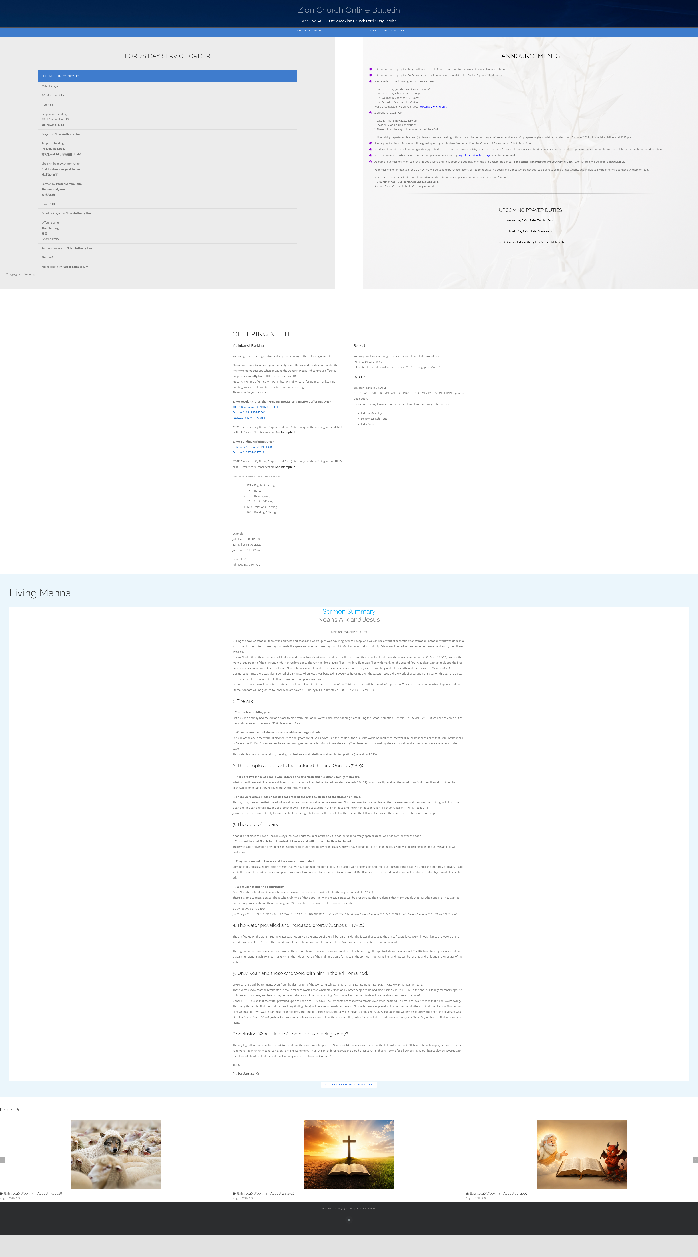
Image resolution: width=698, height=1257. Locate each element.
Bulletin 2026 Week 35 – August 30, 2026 (31, 1193)
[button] (2, 1160)
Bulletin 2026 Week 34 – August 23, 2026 (264, 1193)
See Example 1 (285, 432)
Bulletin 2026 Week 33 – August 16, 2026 (496, 1193)
